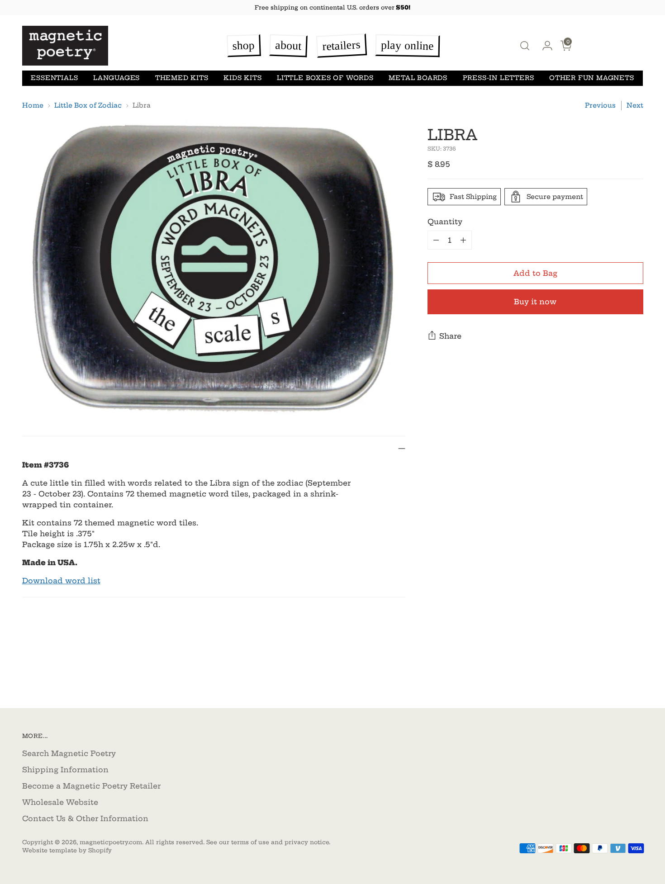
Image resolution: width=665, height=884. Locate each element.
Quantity (445, 221)
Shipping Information (65, 769)
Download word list (61, 580)
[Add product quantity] (463, 240)
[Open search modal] (525, 46)
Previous (600, 105)
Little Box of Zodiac (88, 105)
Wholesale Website (60, 802)
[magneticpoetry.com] (65, 46)
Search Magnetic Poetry (69, 753)
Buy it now (535, 301)
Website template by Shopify (67, 850)
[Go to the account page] (544, 46)
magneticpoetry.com (111, 842)
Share (450, 335)
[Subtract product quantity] (436, 240)
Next (635, 105)
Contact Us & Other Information (85, 818)
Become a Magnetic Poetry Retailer (91, 785)
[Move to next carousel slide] (635, 677)
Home (32, 105)
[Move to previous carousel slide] (614, 677)
